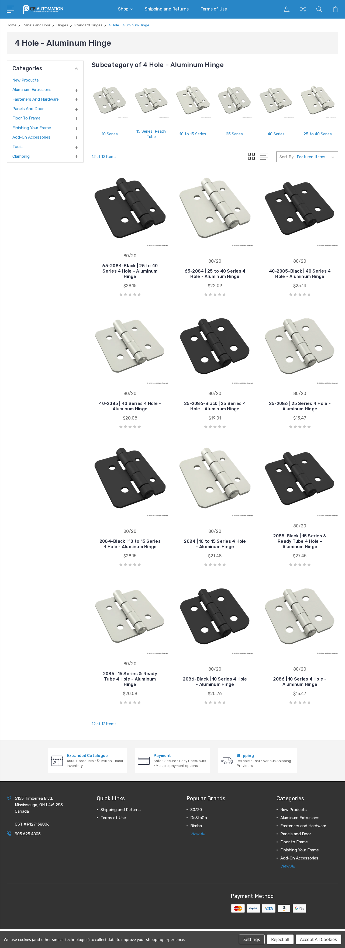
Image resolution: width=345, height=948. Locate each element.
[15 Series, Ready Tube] (151, 100)
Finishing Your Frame (31, 127)
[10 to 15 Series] (193, 100)
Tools (17, 146)
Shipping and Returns (167, 9)
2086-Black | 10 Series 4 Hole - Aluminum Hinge (215, 681)
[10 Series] (110, 100)
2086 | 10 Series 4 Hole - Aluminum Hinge (299, 681)
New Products (25, 80)
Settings (251, 939)
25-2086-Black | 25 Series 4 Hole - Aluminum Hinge (215, 406)
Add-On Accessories (31, 137)
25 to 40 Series (317, 134)
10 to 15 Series (193, 134)
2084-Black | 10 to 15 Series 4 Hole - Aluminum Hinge (130, 544)
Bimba (196, 825)
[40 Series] (276, 100)
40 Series (276, 134)
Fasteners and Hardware (35, 99)
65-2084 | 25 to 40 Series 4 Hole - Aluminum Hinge (215, 274)
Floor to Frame (26, 118)
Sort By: (287, 156)
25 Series (234, 134)
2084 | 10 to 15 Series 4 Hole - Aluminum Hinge (215, 544)
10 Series (110, 134)
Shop (123, 9)
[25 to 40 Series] (317, 100)
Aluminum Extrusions (31, 89)
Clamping (21, 156)
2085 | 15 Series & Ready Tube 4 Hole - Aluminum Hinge (130, 679)
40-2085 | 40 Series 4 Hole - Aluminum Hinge (130, 406)
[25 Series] (234, 100)
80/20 (196, 809)
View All (197, 833)
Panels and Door (28, 108)
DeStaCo (198, 817)
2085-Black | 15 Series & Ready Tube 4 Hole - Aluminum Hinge (299, 541)
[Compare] (303, 12)
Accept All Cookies (318, 939)
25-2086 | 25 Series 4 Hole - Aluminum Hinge (300, 406)
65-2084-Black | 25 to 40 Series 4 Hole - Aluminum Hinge (130, 271)
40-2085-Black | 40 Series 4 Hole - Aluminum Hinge (300, 274)
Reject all (280, 939)
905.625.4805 (28, 833)
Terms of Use (214, 9)
